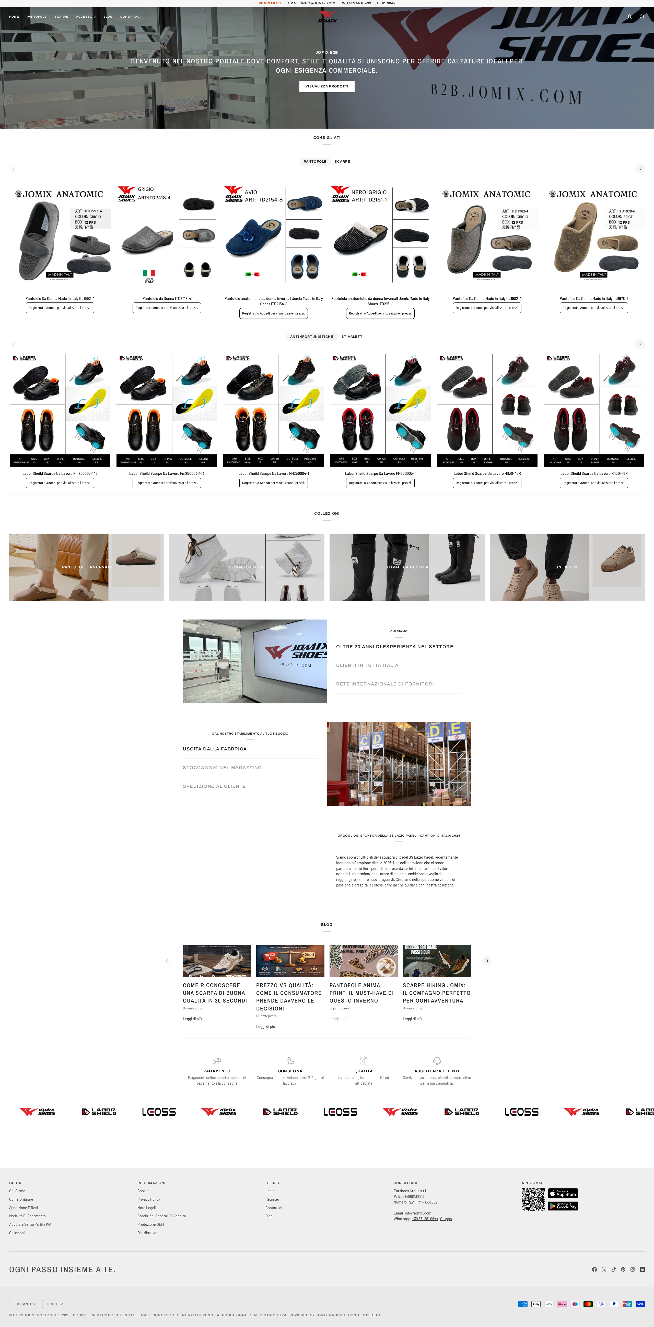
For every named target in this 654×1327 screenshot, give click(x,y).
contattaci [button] (405, 1183)
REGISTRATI (270, 3)
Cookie (143, 1190)
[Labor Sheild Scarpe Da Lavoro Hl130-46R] (594, 410)
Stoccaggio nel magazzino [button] (222, 767)
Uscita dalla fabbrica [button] (215, 749)
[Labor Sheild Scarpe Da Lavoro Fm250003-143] (167, 410)
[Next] (640, 168)
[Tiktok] (614, 1269)
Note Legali (146, 1207)
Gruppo (446, 1218)
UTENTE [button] (273, 1183)
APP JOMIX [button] (532, 1183)
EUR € (52, 1304)
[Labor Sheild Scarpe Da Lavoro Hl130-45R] (487, 410)
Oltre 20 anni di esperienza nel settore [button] (394, 646)
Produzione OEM (150, 1224)
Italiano (22, 1304)
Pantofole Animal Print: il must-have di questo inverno (362, 993)
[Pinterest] (623, 1269)
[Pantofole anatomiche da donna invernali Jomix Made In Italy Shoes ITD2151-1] (380, 234)
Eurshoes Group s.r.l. (37, 1315)
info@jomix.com (318, 3)
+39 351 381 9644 (380, 3)
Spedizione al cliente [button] (214, 786)
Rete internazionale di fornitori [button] (385, 684)
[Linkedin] (642, 1269)
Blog (269, 1215)
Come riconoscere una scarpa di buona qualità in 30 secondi (215, 993)
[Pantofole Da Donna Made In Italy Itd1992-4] (60, 234)
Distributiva (146, 1232)
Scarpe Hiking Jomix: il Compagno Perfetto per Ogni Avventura (437, 993)
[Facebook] (594, 1269)
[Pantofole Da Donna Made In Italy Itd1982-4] (487, 234)
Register (272, 1199)
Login (270, 1190)
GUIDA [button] (15, 1183)
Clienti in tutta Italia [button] (367, 665)
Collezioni (17, 1232)
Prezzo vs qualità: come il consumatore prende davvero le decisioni (289, 996)
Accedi (51, 308)
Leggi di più (192, 1018)
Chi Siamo (17, 1190)
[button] (37, 17)
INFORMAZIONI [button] (151, 1183)
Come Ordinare (21, 1199)
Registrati (36, 308)
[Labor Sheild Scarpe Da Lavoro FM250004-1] (273, 410)
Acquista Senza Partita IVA (30, 1224)
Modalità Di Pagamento (27, 1215)
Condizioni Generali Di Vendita (161, 1215)
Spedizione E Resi (23, 1207)
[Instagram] (632, 1269)
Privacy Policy (148, 1199)
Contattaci (273, 1207)
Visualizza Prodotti (327, 86)
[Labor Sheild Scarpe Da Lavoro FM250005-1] (380, 410)
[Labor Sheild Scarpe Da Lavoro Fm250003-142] (60, 410)
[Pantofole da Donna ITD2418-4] (167, 234)
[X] (604, 1269)
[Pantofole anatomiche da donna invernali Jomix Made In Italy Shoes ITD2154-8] (273, 234)
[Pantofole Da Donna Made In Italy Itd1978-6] (594, 234)
